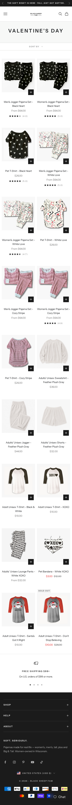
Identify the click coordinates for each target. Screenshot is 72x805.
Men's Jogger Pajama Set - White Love (53, 173)
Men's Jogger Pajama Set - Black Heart (18, 104)
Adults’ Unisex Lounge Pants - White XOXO (18, 573)
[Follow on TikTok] (41, 762)
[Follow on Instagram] (14, 762)
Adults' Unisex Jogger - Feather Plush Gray (18, 444)
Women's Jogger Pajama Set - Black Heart (53, 104)
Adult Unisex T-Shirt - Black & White (18, 509)
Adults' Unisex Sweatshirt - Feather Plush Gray (54, 380)
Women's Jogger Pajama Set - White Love (18, 242)
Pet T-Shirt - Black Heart (18, 171)
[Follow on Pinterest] (23, 762)
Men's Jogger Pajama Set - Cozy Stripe (18, 311)
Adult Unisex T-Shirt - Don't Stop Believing (53, 638)
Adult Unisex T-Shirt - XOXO (53, 507)
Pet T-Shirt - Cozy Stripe (18, 378)
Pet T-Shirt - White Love (53, 240)
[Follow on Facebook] (5, 762)
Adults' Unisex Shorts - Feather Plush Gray (53, 444)
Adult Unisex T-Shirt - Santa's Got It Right (18, 638)
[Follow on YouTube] (32, 762)
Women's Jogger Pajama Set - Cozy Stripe (53, 311)
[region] (36, 670)
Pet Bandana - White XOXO (53, 571)
